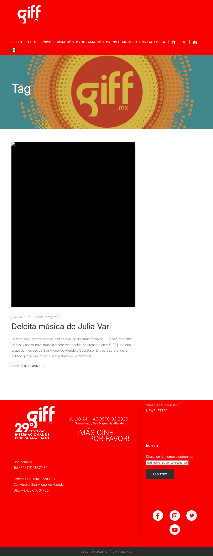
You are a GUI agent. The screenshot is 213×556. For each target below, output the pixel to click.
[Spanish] (13, 51)
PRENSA (113, 42)
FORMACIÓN (63, 42)
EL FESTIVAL (21, 42)
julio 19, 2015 (21, 317)
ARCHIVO (129, 42)
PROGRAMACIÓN (90, 42)
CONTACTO (149, 42)
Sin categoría (48, 317)
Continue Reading (26, 366)
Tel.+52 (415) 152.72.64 (30, 467)
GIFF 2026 (42, 42)
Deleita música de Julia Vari (61, 326)
